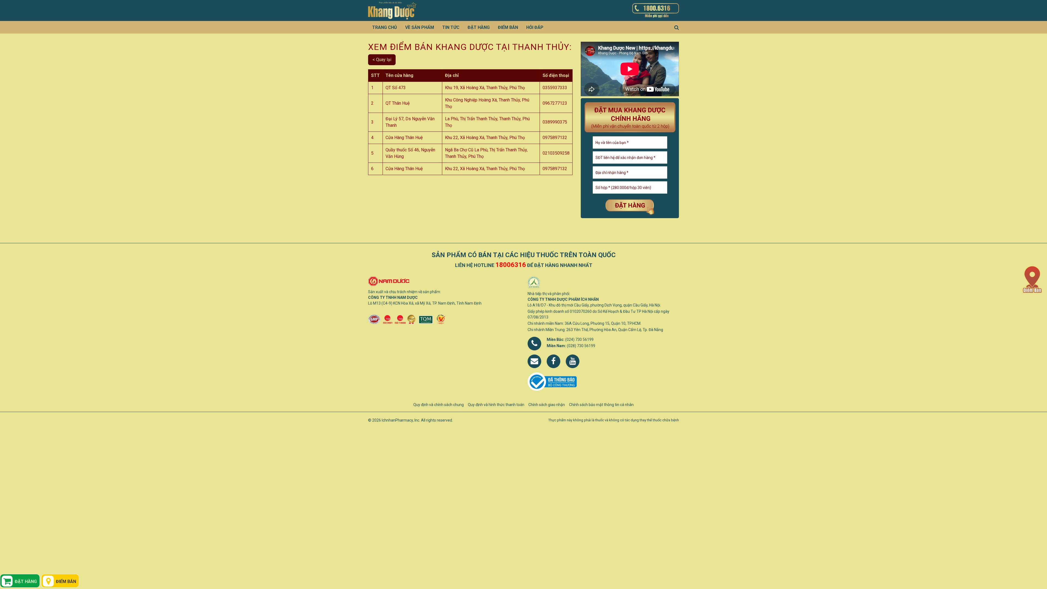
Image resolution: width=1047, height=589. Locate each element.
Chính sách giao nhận (546, 404)
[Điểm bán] (1032, 279)
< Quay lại (381, 59)
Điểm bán (508, 27)
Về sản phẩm (419, 27)
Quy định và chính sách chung (438, 404)
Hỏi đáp (534, 27)
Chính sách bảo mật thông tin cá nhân (601, 404)
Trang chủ (384, 27)
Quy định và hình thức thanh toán (496, 404)
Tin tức (450, 27)
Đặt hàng (479, 27)
